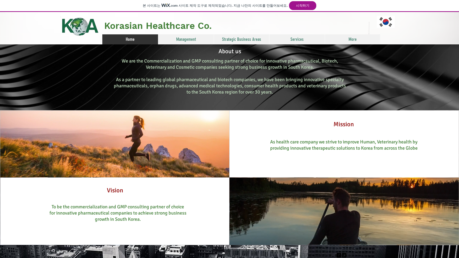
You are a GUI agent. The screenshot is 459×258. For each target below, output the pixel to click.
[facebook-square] (339, 255)
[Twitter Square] (344, 255)
